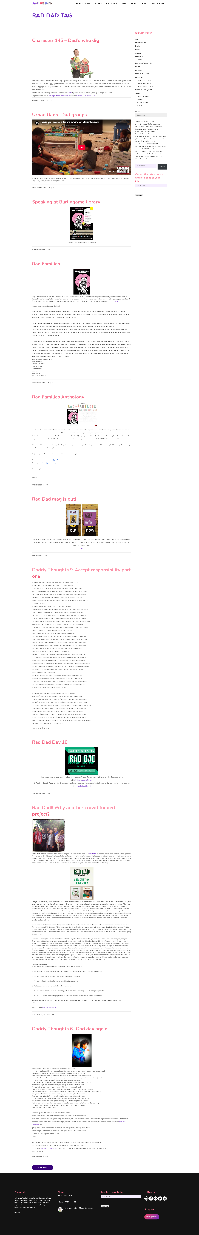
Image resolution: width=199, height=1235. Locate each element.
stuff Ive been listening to (86, 96)
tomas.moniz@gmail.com (52, 460)
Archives (138, 111)
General (138, 53)
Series (137, 93)
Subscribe (139, 195)
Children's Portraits (141, 134)
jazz (136, 146)
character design (152, 129)
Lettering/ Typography (143, 63)
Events (137, 50)
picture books (153, 149)
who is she (159, 156)
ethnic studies (138, 136)
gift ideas (137, 139)
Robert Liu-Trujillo (139, 151)
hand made (153, 139)
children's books (149, 131)
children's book (139, 131)
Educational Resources (145, 86)
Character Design (141, 43)
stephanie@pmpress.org (47, 463)
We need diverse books (149, 156)
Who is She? (141, 105)
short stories (148, 151)
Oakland (146, 149)
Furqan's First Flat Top (159, 136)
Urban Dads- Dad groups (59, 115)
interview (161, 144)
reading (164, 149)
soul (161, 151)
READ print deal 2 (66, 1195)
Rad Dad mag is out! (54, 499)
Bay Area (137, 126)
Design (138, 46)
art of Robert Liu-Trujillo (143, 124)
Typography (139, 156)
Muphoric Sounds (156, 146)
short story (156, 151)
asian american (157, 124)
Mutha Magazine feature (83, 780)
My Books (138, 70)
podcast (159, 149)
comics (160, 134)
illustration (145, 141)
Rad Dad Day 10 (49, 742)
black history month (156, 127)
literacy (149, 146)
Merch (137, 67)
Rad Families (46, 264)
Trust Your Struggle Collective (157, 154)
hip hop (137, 141)
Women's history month (141, 159)
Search (162, 167)
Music (164, 146)
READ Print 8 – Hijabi (67, 1202)
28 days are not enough (141, 122)
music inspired (139, 149)
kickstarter (92, 854)
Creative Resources (144, 83)
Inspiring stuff (152, 143)
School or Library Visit (143, 90)
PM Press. (114, 301)
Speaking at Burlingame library (66, 202)
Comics (139, 60)
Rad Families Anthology (58, 397)
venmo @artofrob (151, 1217)
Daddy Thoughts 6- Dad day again (69, 1029)
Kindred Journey (142, 102)
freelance (149, 136)
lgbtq (144, 146)
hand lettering (145, 139)
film (144, 136)
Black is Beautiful (143, 96)
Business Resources (144, 80)
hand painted (161, 139)
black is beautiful (140, 129)
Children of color (152, 134)
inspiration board (140, 144)
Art (136, 39)
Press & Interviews (142, 74)
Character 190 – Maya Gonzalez (79, 1208)
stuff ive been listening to (141, 154)
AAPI (150, 122)
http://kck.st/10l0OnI (84, 786)
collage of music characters (59, 96)
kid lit (139, 146)
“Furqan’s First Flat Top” (49, 1148)
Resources (139, 77)
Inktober (140, 99)
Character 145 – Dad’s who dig (65, 40)
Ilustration (139, 57)
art (153, 122)
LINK (81, 548)
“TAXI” (69, 93)
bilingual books (145, 126)
